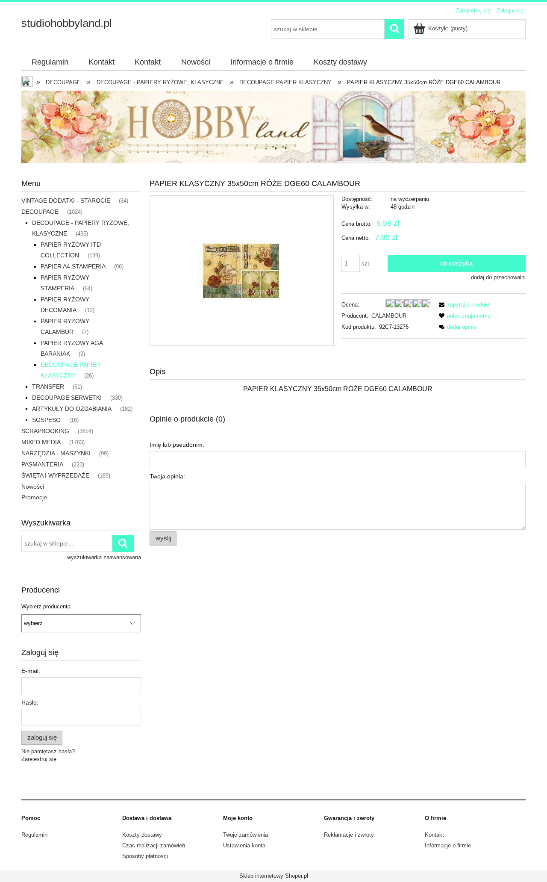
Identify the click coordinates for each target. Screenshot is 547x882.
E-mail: (30, 670)
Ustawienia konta (244, 845)
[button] (463, 304)
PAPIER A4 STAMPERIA (73, 266)
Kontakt (434, 835)
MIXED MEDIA (41, 442)
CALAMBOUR (388, 316)
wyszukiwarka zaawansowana (104, 557)
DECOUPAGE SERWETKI (67, 397)
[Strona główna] (27, 82)
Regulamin (34, 835)
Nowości (32, 486)
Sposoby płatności (145, 856)
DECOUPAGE (40, 211)
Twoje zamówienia (245, 835)
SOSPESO (46, 419)
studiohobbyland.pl (66, 23)
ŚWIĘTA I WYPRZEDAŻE (55, 475)
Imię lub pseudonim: (177, 444)
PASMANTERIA (42, 464)
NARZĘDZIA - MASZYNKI (56, 453)
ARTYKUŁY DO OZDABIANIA (72, 408)
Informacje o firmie (448, 845)
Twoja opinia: (167, 476)
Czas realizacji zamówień (153, 845)
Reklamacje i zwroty (349, 835)
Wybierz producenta (46, 607)
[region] (273, 127)
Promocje (34, 497)
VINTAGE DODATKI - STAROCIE (65, 200)
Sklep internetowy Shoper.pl (273, 876)
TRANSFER (48, 386)
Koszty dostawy (142, 835)
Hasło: (29, 702)
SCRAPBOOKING (45, 431)
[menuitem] (49, 62)
